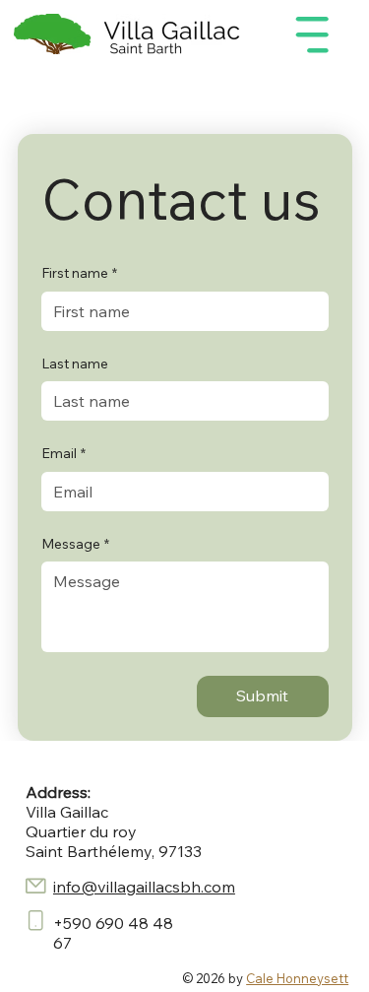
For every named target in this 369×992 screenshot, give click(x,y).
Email (63, 453)
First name (79, 273)
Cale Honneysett (297, 978)
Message (75, 544)
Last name (74, 363)
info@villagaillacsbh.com (144, 886)
